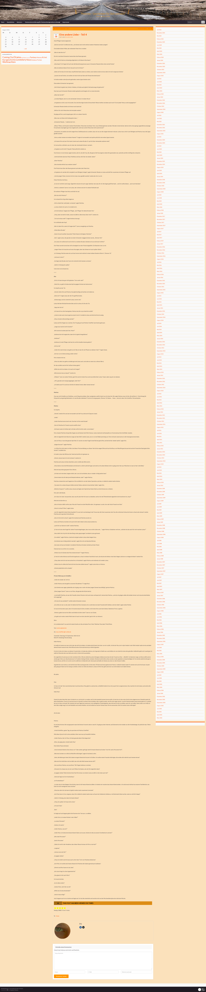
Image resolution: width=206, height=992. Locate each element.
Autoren (19, 22)
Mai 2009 (159, 510)
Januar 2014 (160, 338)
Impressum (66, 22)
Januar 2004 (160, 693)
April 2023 (159, 88)
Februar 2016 (160, 274)
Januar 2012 (160, 412)
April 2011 (159, 439)
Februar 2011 (160, 445)
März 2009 (159, 516)
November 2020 (161, 143)
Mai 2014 (159, 329)
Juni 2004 (159, 678)
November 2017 (161, 219)
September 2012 (161, 387)
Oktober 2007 (160, 568)
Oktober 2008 (160, 531)
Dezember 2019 (161, 161)
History (39, 57)
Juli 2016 (159, 262)
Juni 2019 (159, 170)
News (28, 60)
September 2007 (161, 571)
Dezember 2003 (161, 696)
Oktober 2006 (160, 604)
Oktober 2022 (160, 106)
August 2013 (160, 354)
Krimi (44, 57)
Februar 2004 (160, 690)
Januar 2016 (160, 277)
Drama (57, 916)
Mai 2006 (159, 620)
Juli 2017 (159, 231)
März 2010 (159, 479)
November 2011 (161, 418)
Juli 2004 (159, 675)
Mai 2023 (159, 84)
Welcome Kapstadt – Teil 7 (62, 28)
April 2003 (159, 714)
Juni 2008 (159, 543)
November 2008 (161, 528)
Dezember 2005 (161, 635)
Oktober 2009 (160, 494)
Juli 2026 (159, 29)
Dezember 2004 (161, 659)
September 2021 (161, 130)
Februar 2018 (160, 210)
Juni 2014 (159, 326)
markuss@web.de (61, 628)
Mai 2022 (159, 121)
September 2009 (161, 497)
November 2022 (161, 103)
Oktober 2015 (160, 286)
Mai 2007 (159, 583)
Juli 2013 (159, 357)
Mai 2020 (159, 152)
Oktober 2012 (160, 384)
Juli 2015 (159, 295)
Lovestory (21, 59)
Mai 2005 (159, 650)
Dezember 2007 (161, 562)
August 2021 (160, 133)
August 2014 (160, 320)
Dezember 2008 (161, 525)
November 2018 (161, 182)
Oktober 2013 (160, 347)
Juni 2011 (159, 433)
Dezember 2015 (161, 280)
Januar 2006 (160, 632)
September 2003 (161, 702)
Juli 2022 (159, 115)
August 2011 (160, 427)
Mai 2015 (159, 302)
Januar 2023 (160, 97)
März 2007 (159, 589)
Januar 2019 (160, 176)
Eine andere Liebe (69, 37)
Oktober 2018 (160, 185)
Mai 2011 (159, 436)
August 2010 (160, 464)
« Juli (25, 48)
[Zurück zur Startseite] (103, 10)
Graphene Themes (14, 990)
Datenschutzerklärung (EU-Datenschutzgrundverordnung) (42, 22)
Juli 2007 (159, 577)
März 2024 (159, 54)
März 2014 (159, 335)
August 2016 (160, 259)
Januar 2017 (160, 243)
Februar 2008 (160, 555)
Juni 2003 (159, 708)
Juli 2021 (159, 136)
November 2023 (161, 66)
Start (2, 22)
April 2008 (159, 549)
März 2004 (159, 687)
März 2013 (159, 369)
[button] (201, 989)
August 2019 (160, 167)
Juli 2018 (159, 195)
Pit (61, 37)
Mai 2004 (159, 681)
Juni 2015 (159, 299)
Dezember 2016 (161, 247)
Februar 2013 (160, 372)
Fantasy (33, 57)
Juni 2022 (159, 118)
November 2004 (161, 662)
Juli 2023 (159, 78)
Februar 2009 (160, 519)
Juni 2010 (159, 470)
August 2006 (160, 610)
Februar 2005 (160, 656)
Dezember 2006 (161, 598)
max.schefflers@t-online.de (63, 632)
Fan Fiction (23, 57)
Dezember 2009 (161, 488)
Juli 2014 (159, 323)
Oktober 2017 (160, 222)
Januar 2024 (160, 60)
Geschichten (10, 22)
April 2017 (159, 237)
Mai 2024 (159, 48)
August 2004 (160, 672)
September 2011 (161, 424)
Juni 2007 (159, 580)
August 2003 (160, 705)
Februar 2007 (160, 592)
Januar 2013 (160, 375)
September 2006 (161, 607)
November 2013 (161, 344)
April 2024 (159, 51)
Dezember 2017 (161, 216)
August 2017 (160, 228)
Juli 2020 (159, 146)
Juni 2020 (159, 149)
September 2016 (161, 256)
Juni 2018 (159, 198)
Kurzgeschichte (9, 60)
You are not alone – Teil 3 (144, 28)
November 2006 (161, 601)
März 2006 (159, 626)
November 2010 (161, 455)
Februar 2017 (160, 240)
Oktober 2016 (160, 253)
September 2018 (161, 188)
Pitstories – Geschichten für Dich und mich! (103, 13)
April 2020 (159, 155)
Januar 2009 (160, 522)
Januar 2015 (160, 308)
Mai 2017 (159, 234)
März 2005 (159, 653)
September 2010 (161, 461)
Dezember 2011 (161, 415)
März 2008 (159, 552)
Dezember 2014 (161, 311)
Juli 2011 (159, 430)
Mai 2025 (159, 36)
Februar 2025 (160, 39)
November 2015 (161, 283)
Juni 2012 (159, 396)
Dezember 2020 (161, 140)
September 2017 (161, 225)
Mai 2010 (159, 473)
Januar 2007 (160, 595)
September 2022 (161, 109)
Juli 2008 (159, 540)
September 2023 (161, 72)
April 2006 (159, 623)
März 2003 (159, 718)
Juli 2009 (159, 503)
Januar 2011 (160, 448)
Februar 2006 (160, 629)
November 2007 (161, 565)
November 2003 (161, 699)
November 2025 (161, 32)
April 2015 (159, 305)
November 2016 (161, 250)
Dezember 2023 (161, 63)
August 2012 (160, 390)
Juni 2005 (159, 647)
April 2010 (159, 476)
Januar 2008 (160, 558)
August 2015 (160, 292)
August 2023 (160, 75)
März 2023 (159, 91)
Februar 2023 (160, 94)
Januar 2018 (160, 213)
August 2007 (160, 574)
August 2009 (160, 500)
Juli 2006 (159, 614)
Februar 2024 (160, 57)
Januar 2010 (160, 485)
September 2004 (161, 669)
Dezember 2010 (161, 451)
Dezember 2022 (161, 100)
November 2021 (161, 127)
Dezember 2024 (161, 42)
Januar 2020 (160, 158)
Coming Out (8, 57)
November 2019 (161, 164)
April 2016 (159, 268)
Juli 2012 (159, 393)
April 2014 (159, 332)
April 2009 (159, 513)
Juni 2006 (159, 617)
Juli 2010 (159, 467)
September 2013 (161, 351)
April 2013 (159, 366)
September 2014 (161, 317)
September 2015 (161, 289)
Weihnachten (9, 62)
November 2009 (161, 491)
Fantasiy (28, 57)
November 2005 (161, 638)
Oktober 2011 (160, 421)
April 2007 (159, 586)
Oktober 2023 (160, 69)
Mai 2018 (159, 201)
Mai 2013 (159, 363)
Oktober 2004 (160, 666)
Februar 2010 (160, 482)
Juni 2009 (159, 507)
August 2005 (160, 644)
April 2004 (159, 684)
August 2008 (160, 537)
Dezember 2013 (161, 341)
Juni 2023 (159, 81)
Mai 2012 (159, 399)
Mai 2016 (159, 265)
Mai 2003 (159, 711)
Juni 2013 (159, 360)
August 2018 (160, 192)
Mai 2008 (159, 546)
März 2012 (159, 406)
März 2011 (159, 442)
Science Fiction (37, 60)
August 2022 (160, 112)
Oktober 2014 (160, 314)
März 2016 (159, 271)
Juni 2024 (159, 45)
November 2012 (161, 381)
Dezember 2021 (161, 124)
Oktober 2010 (160, 458)
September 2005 (161, 641)
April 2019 (159, 173)
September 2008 (161, 534)
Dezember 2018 (161, 179)
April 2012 (159, 403)
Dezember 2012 (161, 378)
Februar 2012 (160, 409)
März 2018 (159, 207)
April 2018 (159, 204)
